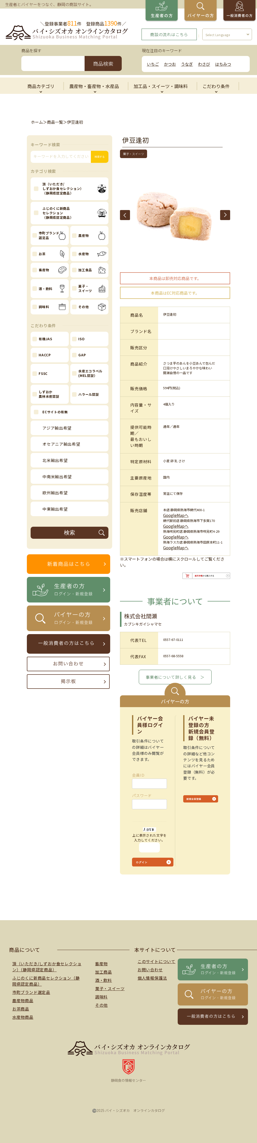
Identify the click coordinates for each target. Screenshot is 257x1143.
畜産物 (101, 964)
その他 (101, 1005)
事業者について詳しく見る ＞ (175, 677)
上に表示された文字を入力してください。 (149, 837)
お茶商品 (20, 1009)
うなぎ (187, 64)
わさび (204, 64)
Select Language (218, 35)
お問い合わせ (150, 970)
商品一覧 (55, 122)
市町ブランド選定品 (31, 992)
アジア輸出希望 (57, 428)
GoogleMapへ (175, 515)
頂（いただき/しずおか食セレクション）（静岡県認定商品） (47, 967)
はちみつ (223, 64)
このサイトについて (156, 961)
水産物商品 (22, 1017)
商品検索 (103, 63)
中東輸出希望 (55, 509)
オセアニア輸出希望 (61, 444)
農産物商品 (22, 1000)
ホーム (37, 122)
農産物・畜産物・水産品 (94, 86)
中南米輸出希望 (57, 477)
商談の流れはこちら (169, 34)
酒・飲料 (103, 980)
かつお (170, 64)
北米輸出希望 (55, 460)
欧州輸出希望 (55, 493)
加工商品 (103, 972)
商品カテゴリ (40, 86)
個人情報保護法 (152, 978)
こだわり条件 (216, 86)
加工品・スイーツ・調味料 (161, 86)
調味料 (101, 997)
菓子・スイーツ (110, 988)
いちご (153, 64)
